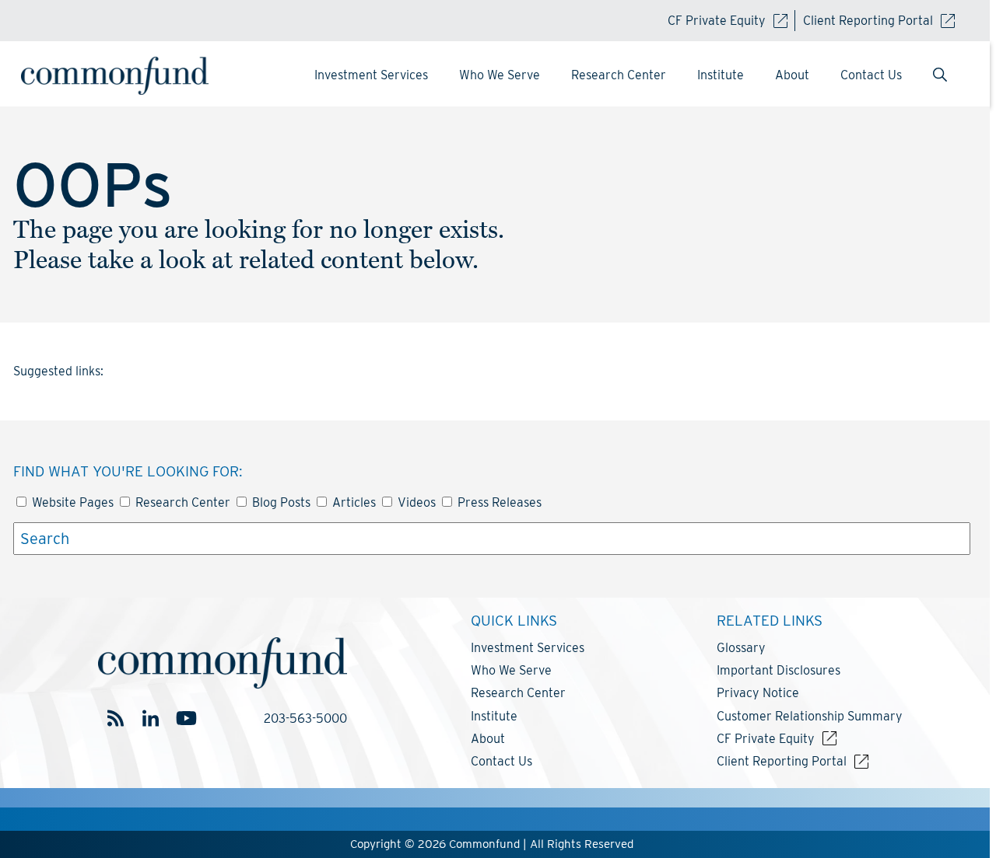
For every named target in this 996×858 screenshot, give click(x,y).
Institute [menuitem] (720, 75)
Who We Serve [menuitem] (499, 75)
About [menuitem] (792, 75)
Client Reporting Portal (868, 20)
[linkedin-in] (150, 718)
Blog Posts (279, 502)
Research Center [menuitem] (618, 75)
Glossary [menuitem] (741, 647)
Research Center (181, 502)
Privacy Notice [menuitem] (758, 692)
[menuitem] (940, 76)
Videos (415, 502)
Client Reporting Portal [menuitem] (782, 761)
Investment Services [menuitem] (371, 75)
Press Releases (498, 502)
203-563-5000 (305, 718)
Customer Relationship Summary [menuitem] (810, 716)
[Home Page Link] (129, 75)
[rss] (115, 718)
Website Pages (71, 502)
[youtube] (185, 718)
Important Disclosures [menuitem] (778, 670)
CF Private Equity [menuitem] (766, 738)
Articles (352, 502)
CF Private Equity (717, 20)
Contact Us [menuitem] (871, 75)
